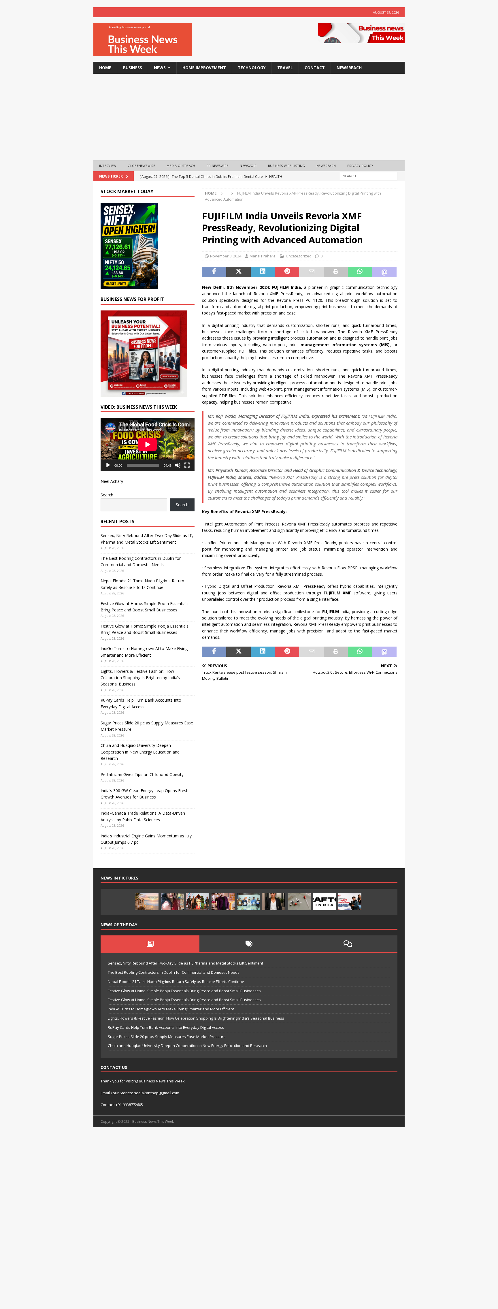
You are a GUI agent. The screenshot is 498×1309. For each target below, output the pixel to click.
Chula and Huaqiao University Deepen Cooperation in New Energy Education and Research (140, 752)
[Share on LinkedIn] (263, 272)
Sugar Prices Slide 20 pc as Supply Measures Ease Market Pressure (167, 1036)
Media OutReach (181, 165)
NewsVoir (248, 165)
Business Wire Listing (286, 165)
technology (251, 67)
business (132, 67)
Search (107, 495)
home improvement (204, 67)
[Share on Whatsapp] (360, 272)
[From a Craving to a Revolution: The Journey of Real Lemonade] (273, 901)
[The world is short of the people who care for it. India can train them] (248, 901)
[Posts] (150, 943)
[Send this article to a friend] (311, 272)
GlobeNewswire (141, 165)
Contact (315, 67)
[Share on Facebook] (214, 272)
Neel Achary (112, 481)
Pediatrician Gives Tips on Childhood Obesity (142, 774)
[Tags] (248, 943)
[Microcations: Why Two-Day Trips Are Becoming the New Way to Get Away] (147, 901)
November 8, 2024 (225, 256)
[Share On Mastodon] (384, 272)
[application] (148, 444)
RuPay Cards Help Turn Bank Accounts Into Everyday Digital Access (166, 1027)
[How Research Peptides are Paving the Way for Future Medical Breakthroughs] (299, 901)
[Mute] (178, 465)
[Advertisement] (249, 117)
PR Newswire (217, 165)
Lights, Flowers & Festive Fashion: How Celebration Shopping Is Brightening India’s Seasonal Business (140, 677)
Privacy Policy (360, 165)
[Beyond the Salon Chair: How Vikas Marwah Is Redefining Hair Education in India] (223, 901)
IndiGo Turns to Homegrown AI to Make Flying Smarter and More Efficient (171, 1009)
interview (107, 165)
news (160, 67)
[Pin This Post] (287, 272)
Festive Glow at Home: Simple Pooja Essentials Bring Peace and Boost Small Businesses (184, 990)
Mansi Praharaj (263, 256)
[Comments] (348, 943)
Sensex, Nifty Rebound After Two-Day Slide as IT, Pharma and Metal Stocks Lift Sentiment (185, 963)
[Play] (108, 465)
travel (285, 67)
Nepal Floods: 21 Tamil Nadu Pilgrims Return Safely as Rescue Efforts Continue (176, 981)
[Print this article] (336, 272)
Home (105, 67)
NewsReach (349, 67)
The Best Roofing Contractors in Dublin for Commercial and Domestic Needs (173, 972)
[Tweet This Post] (238, 272)
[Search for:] (368, 175)
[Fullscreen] (187, 465)
